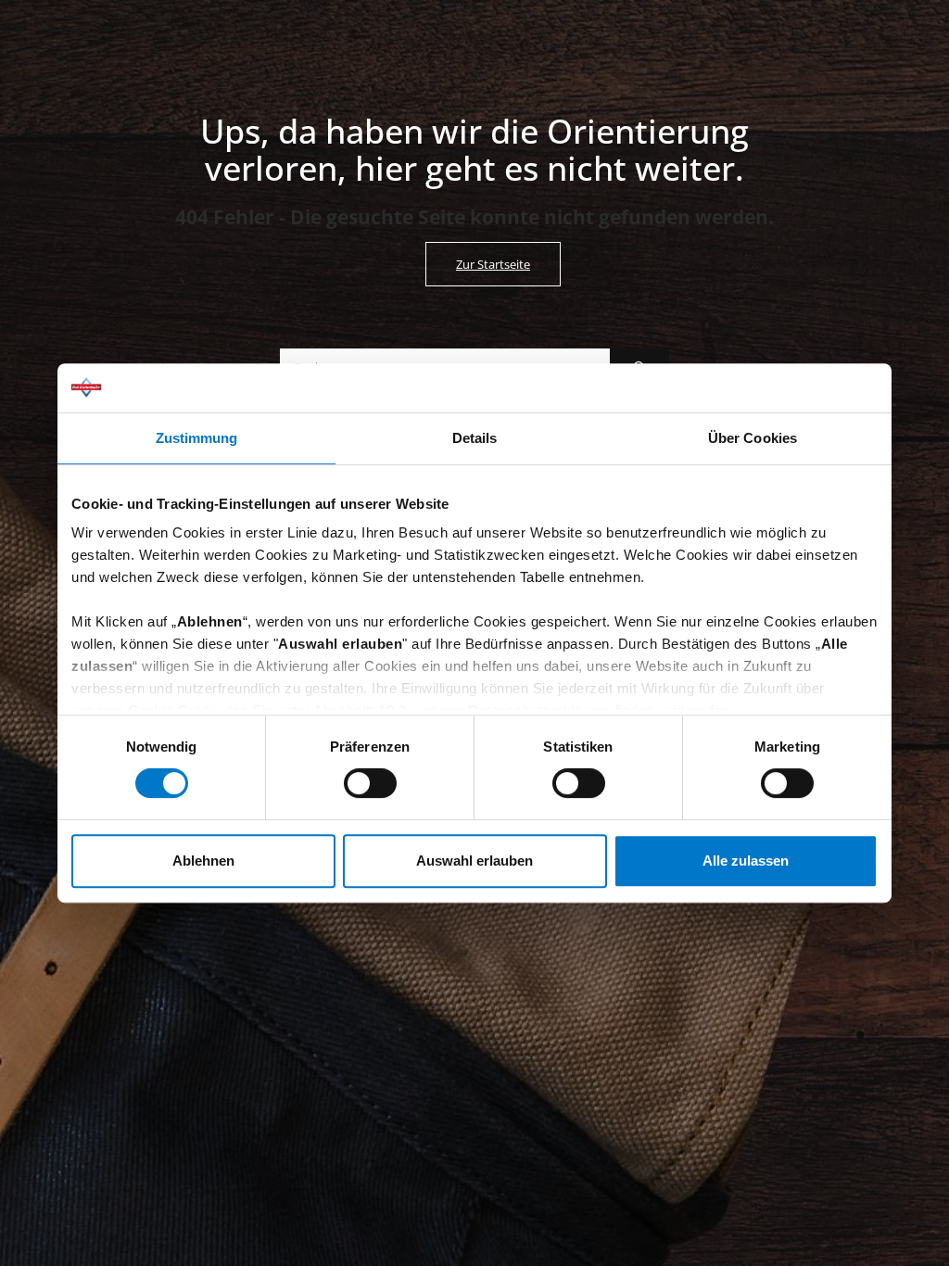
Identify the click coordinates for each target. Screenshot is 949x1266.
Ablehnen (203, 860)
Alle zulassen (745, 860)
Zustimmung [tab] (197, 438)
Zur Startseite (493, 264)
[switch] (370, 783)
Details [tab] (475, 438)
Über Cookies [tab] (752, 438)
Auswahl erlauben (474, 860)
